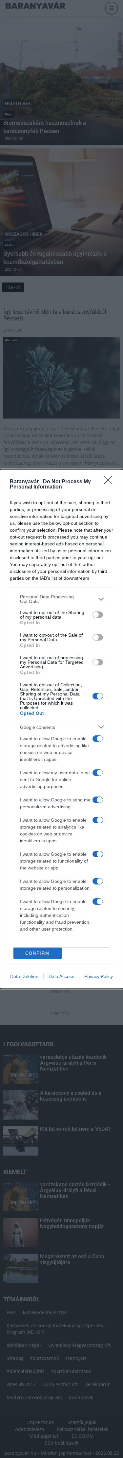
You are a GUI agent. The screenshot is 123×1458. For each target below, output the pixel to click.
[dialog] (61, 729)
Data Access (61, 976)
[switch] (97, 614)
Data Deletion (24, 976)
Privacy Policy (98, 976)
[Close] (110, 482)
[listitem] (61, 599)
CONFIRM (37, 953)
